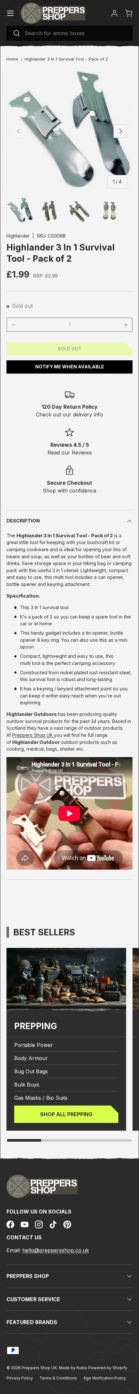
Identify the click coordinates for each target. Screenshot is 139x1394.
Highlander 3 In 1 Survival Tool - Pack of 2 (66, 59)
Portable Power (33, 1045)
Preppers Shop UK (33, 735)
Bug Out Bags (31, 1071)
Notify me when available (69, 366)
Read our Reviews (70, 452)
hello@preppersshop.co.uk (55, 1250)
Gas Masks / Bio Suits (41, 1098)
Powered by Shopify (107, 1367)
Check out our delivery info (69, 414)
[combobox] (69, 33)
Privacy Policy (19, 1378)
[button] (129, 13)
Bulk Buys (26, 1084)
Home (12, 59)
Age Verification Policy (104, 1378)
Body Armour (31, 1058)
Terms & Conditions (58, 1378)
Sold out (69, 348)
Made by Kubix (73, 1367)
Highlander (18, 236)
